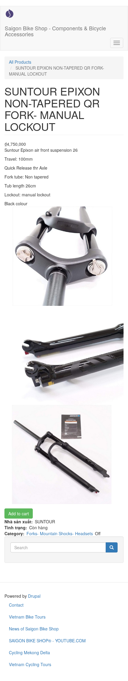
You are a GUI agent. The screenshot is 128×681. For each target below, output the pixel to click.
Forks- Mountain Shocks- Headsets (59, 533)
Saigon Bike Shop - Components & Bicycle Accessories (55, 29)
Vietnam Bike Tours (27, 617)
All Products (20, 62)
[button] (64, 256)
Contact (16, 605)
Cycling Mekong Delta (29, 652)
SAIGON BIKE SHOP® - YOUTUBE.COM (47, 641)
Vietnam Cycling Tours (30, 664)
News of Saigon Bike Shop (34, 629)
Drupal (34, 596)
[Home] (9, 13)
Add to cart (18, 513)
